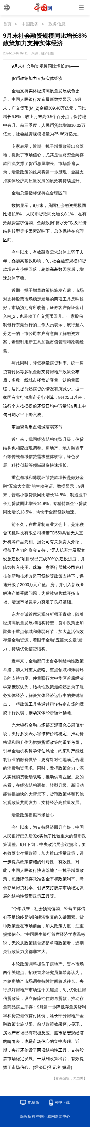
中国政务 (30, 24)
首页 (7, 24)
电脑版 (33, 1102)
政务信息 (57, 24)
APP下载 (62, 1102)
